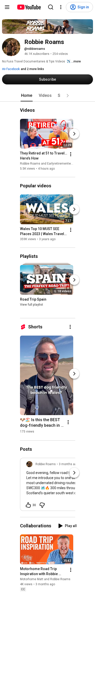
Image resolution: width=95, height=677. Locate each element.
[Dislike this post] (42, 505)
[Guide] (7, 7)
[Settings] (61, 7)
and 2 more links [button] (32, 69)
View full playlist (31, 304)
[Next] (74, 134)
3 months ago (68, 464)
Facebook (13, 69)
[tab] (27, 95)
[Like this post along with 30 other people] (28, 505)
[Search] (51, 7)
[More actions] (71, 154)
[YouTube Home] (28, 7)
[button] (68, 95)
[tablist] (48, 95)
